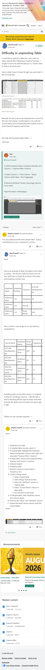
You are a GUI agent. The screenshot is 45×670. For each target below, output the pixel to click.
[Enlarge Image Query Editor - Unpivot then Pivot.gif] (23, 205)
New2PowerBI (13, 45)
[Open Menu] (41, 31)
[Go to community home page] (15, 25)
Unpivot (9, 632)
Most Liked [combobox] (37, 227)
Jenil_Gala (18, 617)
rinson (17, 635)
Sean (11, 154)
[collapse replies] (22, 232)
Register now (7, 18)
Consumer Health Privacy (30, 665)
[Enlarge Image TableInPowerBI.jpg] (22, 86)
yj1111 (17, 643)
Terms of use (32, 658)
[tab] (21, 590)
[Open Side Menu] (3, 25)
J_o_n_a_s (18, 609)
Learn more (29, 39)
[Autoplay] (19, 590)
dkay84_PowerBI (13, 233)
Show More (11, 532)
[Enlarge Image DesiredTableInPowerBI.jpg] (22, 103)
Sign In (40, 25)
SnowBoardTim (20, 626)
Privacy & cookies (20, 658)
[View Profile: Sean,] (6, 155)
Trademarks (5, 662)
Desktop (6, 31)
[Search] (28, 25)
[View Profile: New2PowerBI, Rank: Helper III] (4, 46)
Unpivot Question (12, 623)
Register (33, 25)
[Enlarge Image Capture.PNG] (24, 521)
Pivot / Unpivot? (12, 606)
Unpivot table (11, 640)
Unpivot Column (12, 615)
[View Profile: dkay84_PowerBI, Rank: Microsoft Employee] (4, 234)
